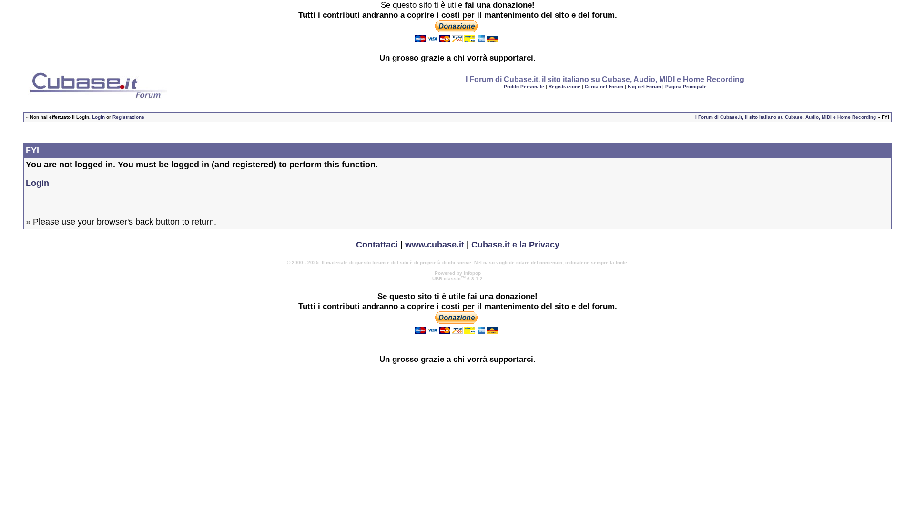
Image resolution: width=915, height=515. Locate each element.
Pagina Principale (686, 86)
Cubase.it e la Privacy (515, 244)
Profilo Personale (524, 86)
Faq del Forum (644, 86)
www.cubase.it (434, 244)
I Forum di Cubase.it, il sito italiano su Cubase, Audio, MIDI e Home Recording (785, 117)
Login (98, 117)
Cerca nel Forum (604, 86)
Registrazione (564, 86)
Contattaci (377, 244)
